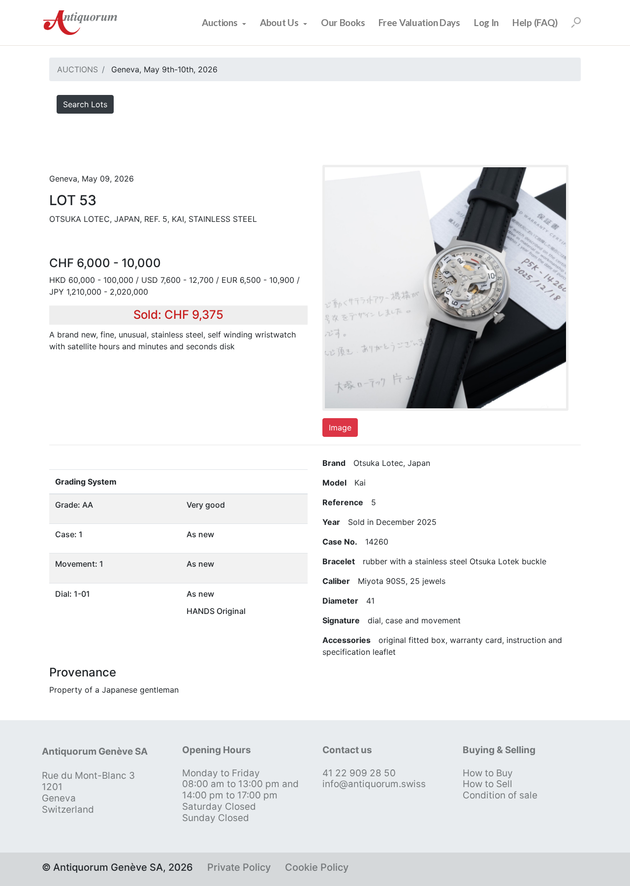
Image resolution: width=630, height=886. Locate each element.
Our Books (343, 22)
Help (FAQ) (535, 22)
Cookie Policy (316, 867)
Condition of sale (500, 795)
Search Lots (85, 104)
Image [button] (340, 427)
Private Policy (239, 867)
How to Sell (487, 784)
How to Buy (488, 773)
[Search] (576, 23)
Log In (486, 22)
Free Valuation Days (419, 22)
